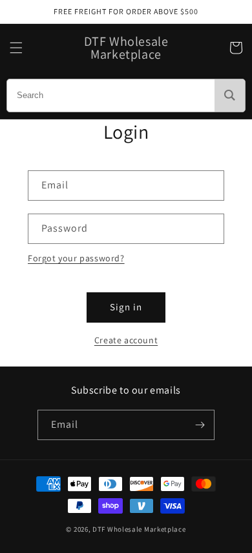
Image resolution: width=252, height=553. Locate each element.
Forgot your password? (76, 258)
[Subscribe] (199, 425)
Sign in (126, 307)
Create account (126, 340)
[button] (16, 48)
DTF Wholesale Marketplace (139, 529)
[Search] (230, 95)
